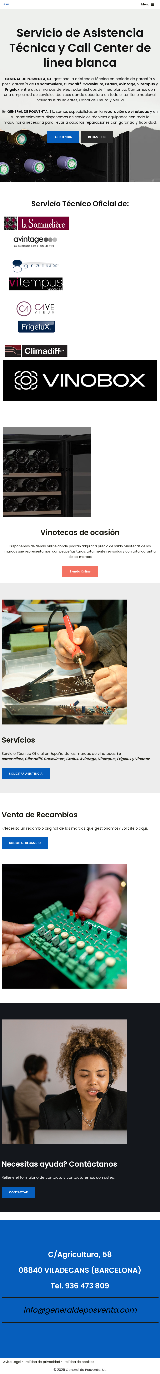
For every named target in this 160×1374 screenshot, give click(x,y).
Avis (6, 1361)
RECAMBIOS (97, 137)
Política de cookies (79, 1361)
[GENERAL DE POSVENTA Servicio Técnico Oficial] (6, 4)
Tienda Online (80, 571)
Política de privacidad (42, 1361)
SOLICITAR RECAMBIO (25, 843)
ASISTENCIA (63, 137)
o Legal (15, 1361)
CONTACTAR (18, 1192)
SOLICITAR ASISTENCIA (25, 774)
